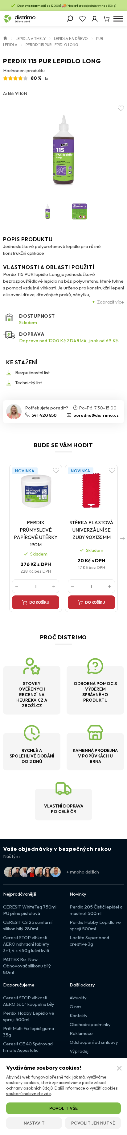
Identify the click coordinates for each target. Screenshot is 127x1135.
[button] (122, 538)
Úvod (5, 38)
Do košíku (39, 602)
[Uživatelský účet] (94, 18)
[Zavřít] (119, 1068)
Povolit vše (63, 1108)
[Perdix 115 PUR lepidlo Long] (63, 149)
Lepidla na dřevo (71, 38)
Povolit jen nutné (93, 1123)
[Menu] (117, 18)
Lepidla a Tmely (31, 38)
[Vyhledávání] (70, 18)
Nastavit (34, 1123)
